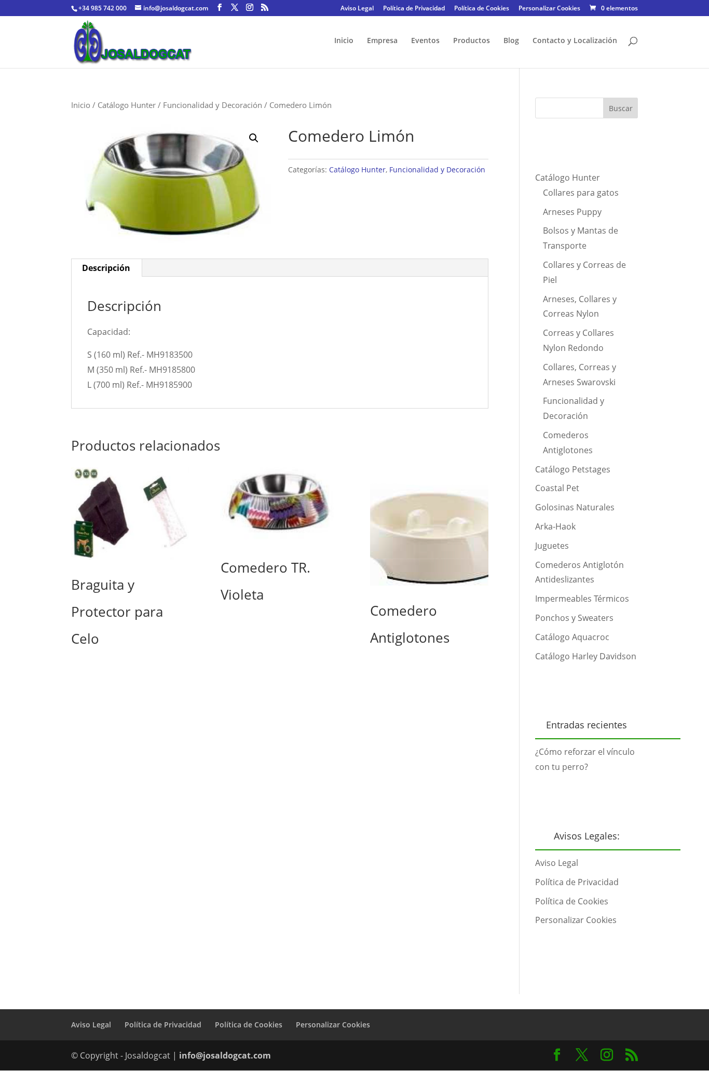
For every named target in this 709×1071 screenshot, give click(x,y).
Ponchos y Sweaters (574, 617)
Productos (471, 41)
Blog (511, 41)
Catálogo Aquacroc (572, 637)
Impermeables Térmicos (582, 598)
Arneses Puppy (572, 212)
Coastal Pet (557, 488)
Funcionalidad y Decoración (212, 105)
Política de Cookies (481, 8)
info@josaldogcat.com (225, 1055)
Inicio (343, 41)
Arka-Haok (555, 526)
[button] (253, 138)
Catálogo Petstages (572, 469)
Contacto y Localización (575, 41)
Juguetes (552, 545)
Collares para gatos (581, 192)
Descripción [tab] (106, 268)
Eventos (425, 41)
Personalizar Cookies (549, 8)
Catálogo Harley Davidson (585, 656)
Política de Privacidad (414, 8)
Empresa (382, 41)
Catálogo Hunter (127, 105)
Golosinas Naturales (575, 507)
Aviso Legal (357, 8)
